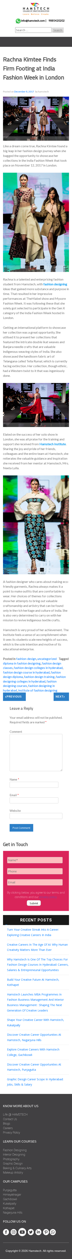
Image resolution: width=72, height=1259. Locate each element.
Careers (8, 1128)
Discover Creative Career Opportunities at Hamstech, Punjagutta (34, 1067)
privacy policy (48, 897)
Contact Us (10, 1119)
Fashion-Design (26, 659)
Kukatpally (9, 1203)
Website (15, 810)
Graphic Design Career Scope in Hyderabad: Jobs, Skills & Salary (35, 1082)
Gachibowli (10, 1199)
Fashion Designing (15, 1150)
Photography (11, 1159)
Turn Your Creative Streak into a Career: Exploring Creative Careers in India (33, 932)
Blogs (6, 1123)
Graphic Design (13, 1163)
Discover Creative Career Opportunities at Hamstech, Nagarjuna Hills (34, 1037)
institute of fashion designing (37, 690)
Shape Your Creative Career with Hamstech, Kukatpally (35, 1022)
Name (14, 779)
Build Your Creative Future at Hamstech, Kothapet (33, 982)
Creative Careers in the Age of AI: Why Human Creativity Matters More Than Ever (37, 947)
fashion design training (39, 677)
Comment (16, 731)
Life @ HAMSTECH (15, 1114)
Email (14, 795)
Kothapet (8, 1208)
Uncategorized (47, 659)
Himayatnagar (12, 1194)
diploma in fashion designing (22, 663)
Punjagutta (10, 1190)
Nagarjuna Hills (12, 1212)
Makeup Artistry (13, 1172)
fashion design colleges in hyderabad (38, 668)
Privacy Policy (11, 1132)
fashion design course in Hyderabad (26, 672)
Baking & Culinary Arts (17, 1168)
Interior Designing (14, 1154)
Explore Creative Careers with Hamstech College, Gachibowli (33, 1052)
